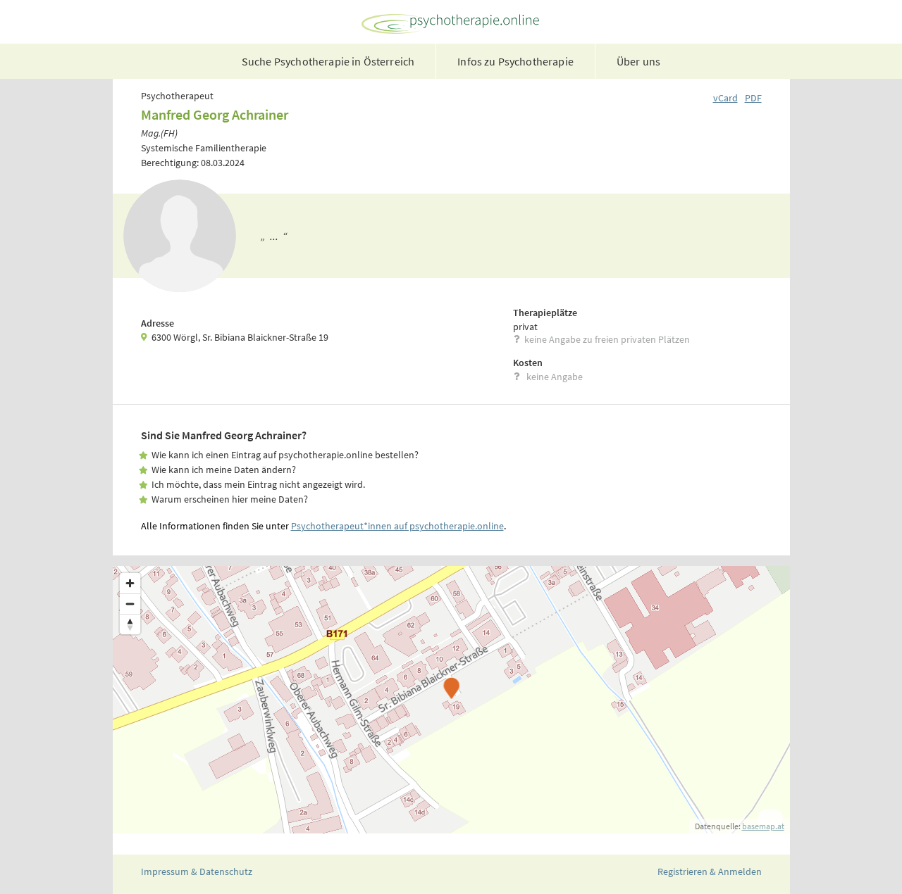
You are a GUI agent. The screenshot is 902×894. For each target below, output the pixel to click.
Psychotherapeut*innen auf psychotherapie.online (397, 526)
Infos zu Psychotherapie (515, 61)
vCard (725, 98)
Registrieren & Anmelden (709, 871)
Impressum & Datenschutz (196, 871)
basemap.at (763, 826)
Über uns (638, 61)
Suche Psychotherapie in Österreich (328, 61)
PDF (753, 98)
